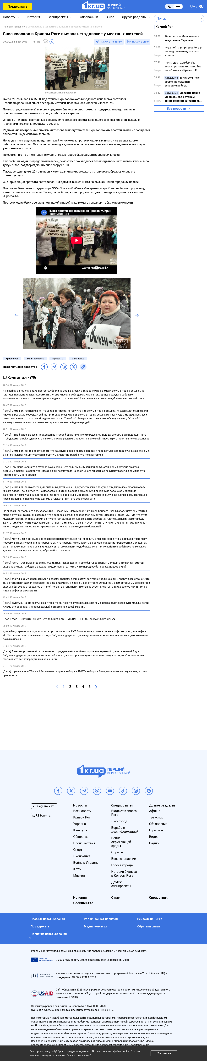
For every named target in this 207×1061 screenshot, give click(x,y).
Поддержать (17, 6)
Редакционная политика (101, 919)
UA (192, 6)
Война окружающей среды (121, 842)
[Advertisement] (76, 719)
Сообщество (83, 903)
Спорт (77, 850)
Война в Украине (85, 863)
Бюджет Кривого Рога (124, 813)
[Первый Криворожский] (103, 6)
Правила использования (48, 919)
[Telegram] (54, 366)
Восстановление (123, 859)
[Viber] (63, 366)
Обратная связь (148, 926)
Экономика (81, 856)
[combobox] (177, 18)
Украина (79, 824)
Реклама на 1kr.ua (149, 919)
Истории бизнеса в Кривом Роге (124, 873)
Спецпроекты (58, 17)
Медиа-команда (95, 926)
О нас (110, 17)
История (33, 17)
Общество (80, 837)
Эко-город (119, 821)
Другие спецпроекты (121, 884)
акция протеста (35, 358)
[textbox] (177, 18)
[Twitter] (73, 366)
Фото (77, 869)
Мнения (79, 875)
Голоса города (122, 865)
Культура (80, 830)
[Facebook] (44, 366)
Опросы (117, 852)
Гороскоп (156, 830)
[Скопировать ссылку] (83, 366)
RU (201, 6)
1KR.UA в (111, 41)
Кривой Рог (12, 358)
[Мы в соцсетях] (58, 791)
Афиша (154, 811)
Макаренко (78, 358)
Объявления (158, 824)
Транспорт (157, 817)
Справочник (89, 17)
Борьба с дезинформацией (124, 830)
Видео (153, 837)
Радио (154, 843)
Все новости (176, 108)
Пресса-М (57, 358)
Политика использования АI (48, 935)
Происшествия (84, 843)
